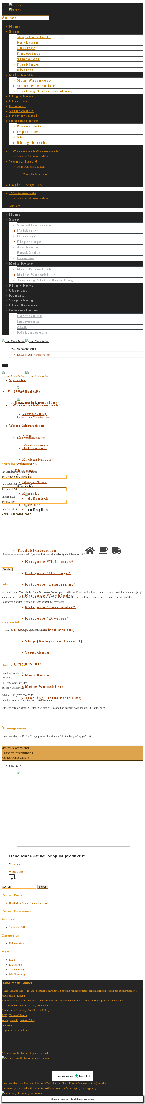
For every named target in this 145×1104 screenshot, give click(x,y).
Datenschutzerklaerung (14, 1010)
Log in (12, 959)
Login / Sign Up (25, 185)
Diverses (25, 70)
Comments (17, 969)
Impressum (28, 132)
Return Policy (27, 1020)
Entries (15, 964)
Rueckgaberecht (10, 1020)
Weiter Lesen (16, 871)
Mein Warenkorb (34, 80)
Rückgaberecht (32, 143)
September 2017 (17, 927)
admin (17, 864)
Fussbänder (28, 64)
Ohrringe (26, 48)
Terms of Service (18, 1015)
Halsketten (28, 42)
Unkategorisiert (17, 943)
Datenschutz (29, 126)
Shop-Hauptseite (34, 37)
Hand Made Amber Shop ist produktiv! (30, 903)
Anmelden (14, 205)
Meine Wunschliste (36, 86)
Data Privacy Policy (38, 1010)
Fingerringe (29, 53)
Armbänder (28, 59)
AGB (21, 137)
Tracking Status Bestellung (45, 91)
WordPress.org (17, 974)
